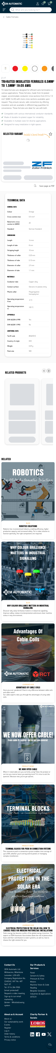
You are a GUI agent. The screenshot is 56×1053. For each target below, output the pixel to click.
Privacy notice (10, 1040)
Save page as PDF (47, 186)
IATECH (33, 997)
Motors (33, 982)
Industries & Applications (40, 994)
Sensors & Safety (37, 976)
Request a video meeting (14, 993)
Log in (6, 1031)
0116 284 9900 (14, 987)
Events (7, 1025)
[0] (42, 3)
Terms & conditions (12, 1037)
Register (7, 1028)
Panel (32, 973)
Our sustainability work (13, 1022)
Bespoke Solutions (37, 991)
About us (7, 1019)
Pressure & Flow (37, 979)
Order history (9, 1034)
